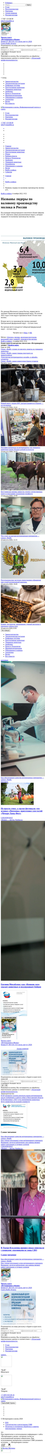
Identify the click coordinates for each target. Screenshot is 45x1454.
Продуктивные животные (15, 87)
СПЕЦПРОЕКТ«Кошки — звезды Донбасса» (12, 819)
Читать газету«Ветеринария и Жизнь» (10, 38)
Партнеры (9, 11)
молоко (17, 337)
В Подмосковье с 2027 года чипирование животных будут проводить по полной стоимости (20, 1101)
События (8, 172)
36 (2, 54)
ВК (31, 333)
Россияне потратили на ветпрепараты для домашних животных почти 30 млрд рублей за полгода (20, 448)
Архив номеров (11, 13)
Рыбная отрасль (11, 156)
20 (2, 1085)
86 (6, 54)
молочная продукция (28, 337)
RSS (6, 1422)
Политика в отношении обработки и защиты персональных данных (22, 1427)
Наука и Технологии (13, 93)
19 (5, 1335)
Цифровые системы (12, 85)
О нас (7, 7)
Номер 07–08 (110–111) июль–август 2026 (16, 41)
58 (6, 1085)
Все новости (10, 103)
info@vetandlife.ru (7, 21)
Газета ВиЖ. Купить (8, 43)
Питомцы (4, 782)
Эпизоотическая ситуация (15, 83)
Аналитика (9, 99)
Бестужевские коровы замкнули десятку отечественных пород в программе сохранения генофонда (21, 493)
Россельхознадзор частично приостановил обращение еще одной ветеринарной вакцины (21, 581)
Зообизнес (9, 91)
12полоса (10, 337)
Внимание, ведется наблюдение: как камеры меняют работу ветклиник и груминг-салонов (20, 1143)
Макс (26, 333)
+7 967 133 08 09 (7, 123)
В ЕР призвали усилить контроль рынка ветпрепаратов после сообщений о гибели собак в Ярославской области (22, 1097)
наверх (4, 1355)
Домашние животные (13, 89)
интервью (4, 660)
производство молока (29, 339)
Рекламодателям (11, 15)
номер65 (17, 339)
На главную (6, 630)
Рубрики (9, 3)
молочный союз (7, 339)
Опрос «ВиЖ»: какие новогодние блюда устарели (19, 361)
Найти (29, 5)
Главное (8, 146)
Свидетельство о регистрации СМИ (18, 1424)
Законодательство (11, 81)
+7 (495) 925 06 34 (7, 1395)
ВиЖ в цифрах (10, 170)
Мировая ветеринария (13, 95)
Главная (8, 176)
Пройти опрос (13, 345)
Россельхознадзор (11, 9)
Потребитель (10, 164)
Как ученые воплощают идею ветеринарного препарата (22, 1140)
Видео (7, 101)
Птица (7, 154)
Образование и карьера (13, 97)
